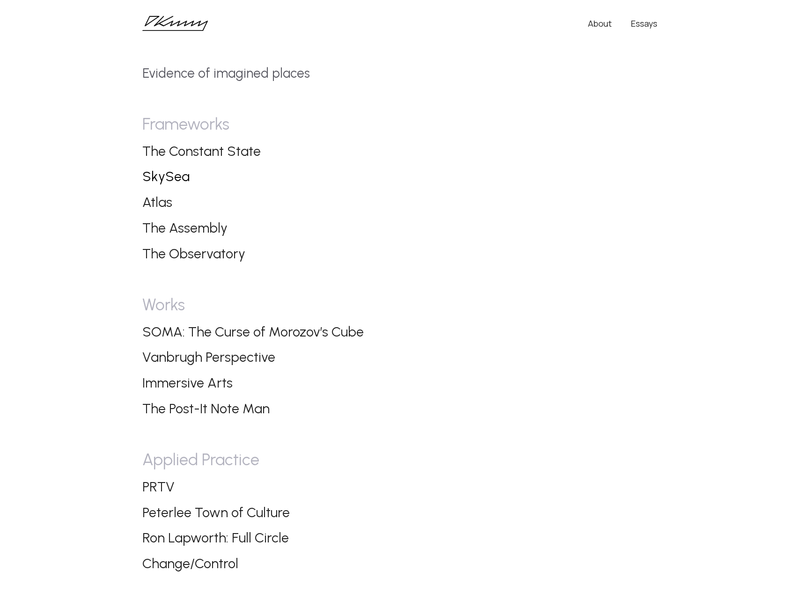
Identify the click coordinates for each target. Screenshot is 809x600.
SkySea (166, 176)
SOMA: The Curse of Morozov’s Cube (253, 331)
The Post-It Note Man (206, 408)
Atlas (157, 202)
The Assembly (185, 228)
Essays (644, 23)
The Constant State (201, 151)
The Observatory (193, 253)
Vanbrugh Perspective (208, 357)
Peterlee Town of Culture (216, 512)
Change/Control (190, 563)
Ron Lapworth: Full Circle (215, 537)
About (600, 23)
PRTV (158, 486)
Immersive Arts (187, 382)
